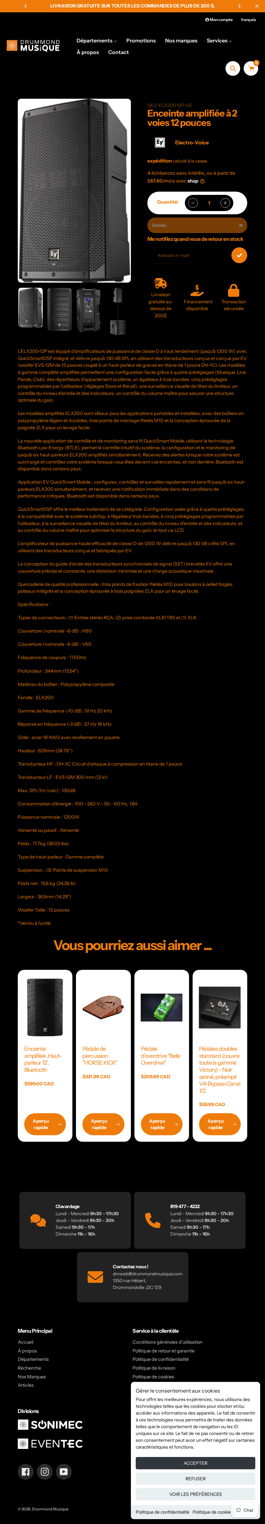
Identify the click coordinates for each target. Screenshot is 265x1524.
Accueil (25, 1342)
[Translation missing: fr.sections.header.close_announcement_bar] (257, 6)
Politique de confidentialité (162, 1512)
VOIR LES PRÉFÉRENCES (195, 1494)
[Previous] (26, 6)
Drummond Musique (50, 1509)
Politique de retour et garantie (163, 1351)
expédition (160, 161)
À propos (27, 1351)
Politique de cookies (213, 1512)
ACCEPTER (195, 1463)
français (248, 19)
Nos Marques (32, 1377)
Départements (33, 1359)
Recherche (29, 1368)
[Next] (239, 6)
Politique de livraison (153, 1368)
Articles (26, 1385)
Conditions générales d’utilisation (167, 1342)
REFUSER (196, 1479)
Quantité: (167, 202)
